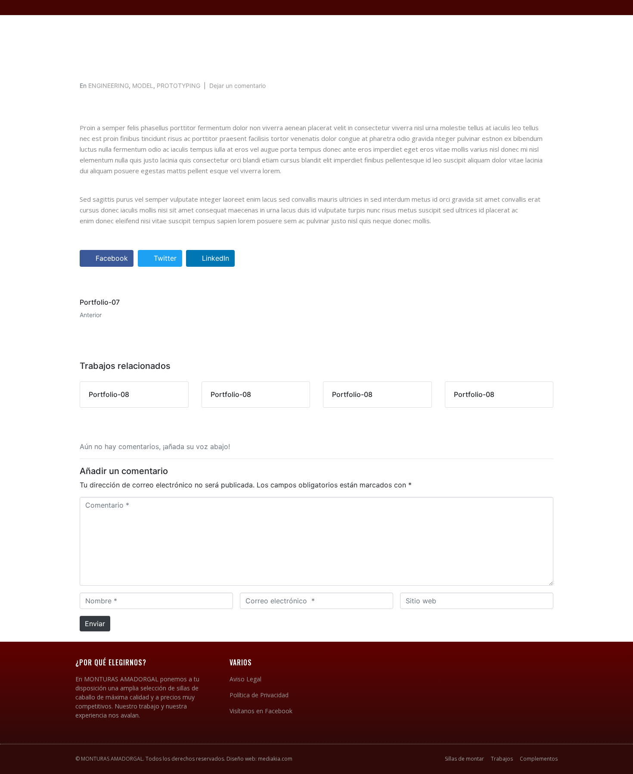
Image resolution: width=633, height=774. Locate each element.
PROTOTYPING (178, 85)
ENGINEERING (108, 85)
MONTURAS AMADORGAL (112, 758)
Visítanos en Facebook (261, 711)
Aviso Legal (245, 679)
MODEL (142, 85)
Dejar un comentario (237, 85)
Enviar (95, 623)
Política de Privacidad (259, 695)
